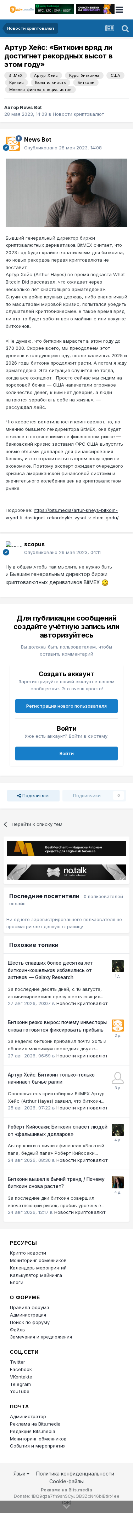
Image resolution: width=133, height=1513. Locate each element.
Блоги (16, 1282)
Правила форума (29, 1307)
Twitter (17, 1362)
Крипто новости (28, 1253)
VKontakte (21, 1377)
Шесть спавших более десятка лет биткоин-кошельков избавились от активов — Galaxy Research (50, 970)
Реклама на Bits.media (35, 1424)
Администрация (28, 1315)
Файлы (18, 1329)
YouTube (19, 1391)
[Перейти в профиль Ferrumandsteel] (118, 1078)
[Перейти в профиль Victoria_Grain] (118, 1182)
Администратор (28, 1416)
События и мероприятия (38, 1446)
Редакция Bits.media (32, 1431)
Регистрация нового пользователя (66, 706)
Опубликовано (63, 147)
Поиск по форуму (30, 1322)
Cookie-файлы (66, 1481)
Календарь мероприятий (38, 1268)
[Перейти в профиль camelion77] (118, 966)
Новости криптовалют (78, 114)
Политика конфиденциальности (75, 1474)
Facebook (21, 1369)
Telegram (20, 1384)
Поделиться (35, 795)
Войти (67, 753)
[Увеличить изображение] (66, 192)
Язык (20, 1474)
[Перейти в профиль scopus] (13, 548)
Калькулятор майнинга (36, 1275)
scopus (34, 544)
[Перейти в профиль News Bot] (13, 144)
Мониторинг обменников (38, 1260)
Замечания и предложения (41, 1337)
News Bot (31, 107)
